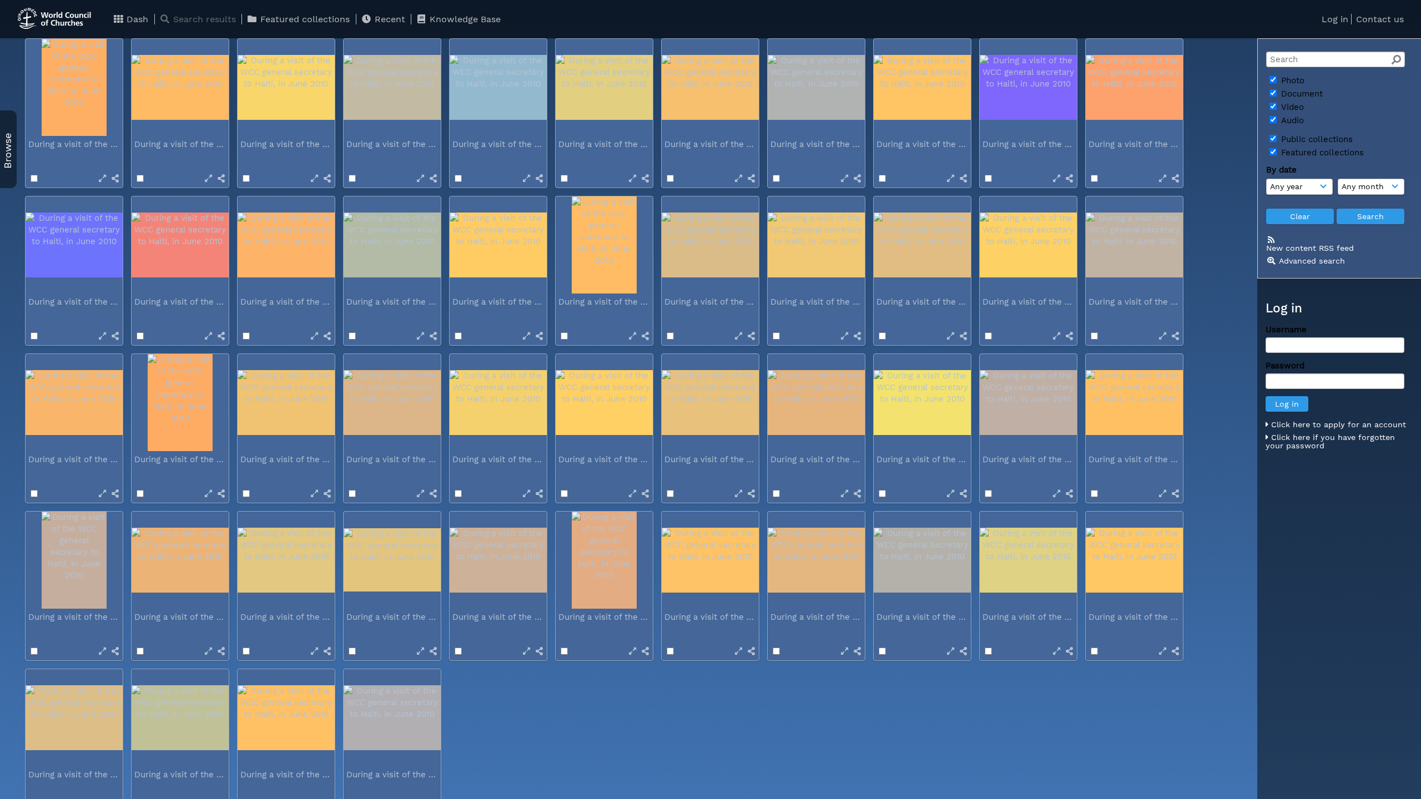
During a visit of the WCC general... (100, 144)
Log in (1335, 19)
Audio (1291, 120)
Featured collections (304, 19)
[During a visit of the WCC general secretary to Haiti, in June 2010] (74, 87)
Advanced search (1312, 260)
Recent (388, 19)
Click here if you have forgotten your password (1330, 442)
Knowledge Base (464, 19)
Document (1300, 94)
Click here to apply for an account (1337, 424)
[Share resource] (115, 178)
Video (1291, 107)
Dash (136, 19)
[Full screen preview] (102, 178)
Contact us (1380, 19)
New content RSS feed (1310, 248)
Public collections (1315, 139)
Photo (1291, 80)
